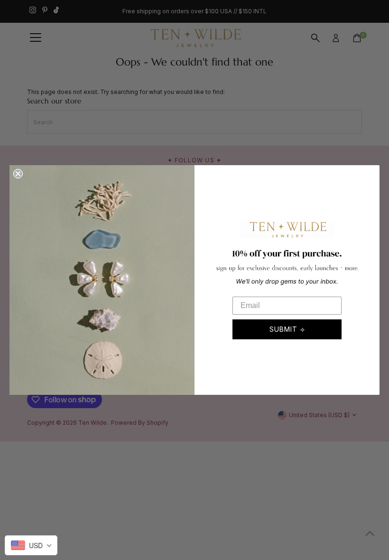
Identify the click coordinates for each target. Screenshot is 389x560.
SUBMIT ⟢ (287, 329)
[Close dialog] (18, 173)
